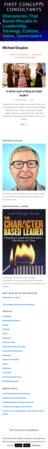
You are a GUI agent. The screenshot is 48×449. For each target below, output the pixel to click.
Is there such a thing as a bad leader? (17, 407)
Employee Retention (10, 359)
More (23, 124)
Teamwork (6, 355)
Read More (36, 445)
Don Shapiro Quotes (10, 381)
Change (5, 325)
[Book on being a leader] (24, 241)
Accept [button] (18, 445)
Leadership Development (25, 57)
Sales (4, 334)
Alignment (6, 338)
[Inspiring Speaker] (24, 167)
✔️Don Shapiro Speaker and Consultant (18, 305)
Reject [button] (27, 445)
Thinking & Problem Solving (13, 347)
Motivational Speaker (11, 320)
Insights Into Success (19, 55)
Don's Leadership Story (11, 377)
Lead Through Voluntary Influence (16, 394)
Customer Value (9, 342)
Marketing (6, 368)
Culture (5, 364)
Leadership (37, 55)
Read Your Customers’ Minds (14, 398)
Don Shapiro (20, 100)
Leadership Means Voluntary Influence (18, 402)
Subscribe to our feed (11, 297)
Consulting (6, 372)
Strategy (6, 329)
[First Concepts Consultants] (23, 11)
